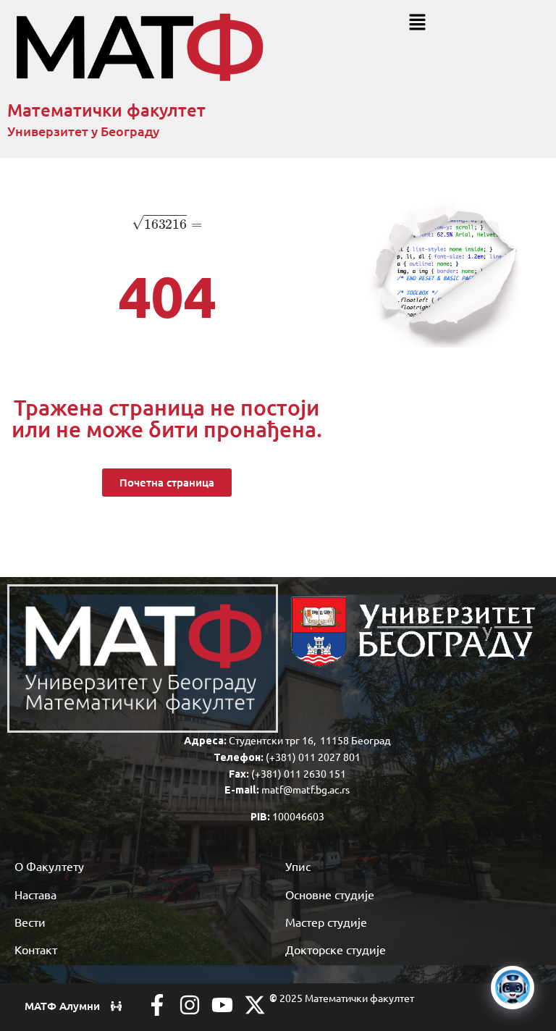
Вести (30, 921)
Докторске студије (335, 949)
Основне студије (329, 894)
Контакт (35, 949)
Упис (298, 866)
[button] (417, 22)
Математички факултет (106, 109)
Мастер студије (326, 921)
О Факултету (49, 866)
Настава (35, 894)
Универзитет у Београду (83, 130)
